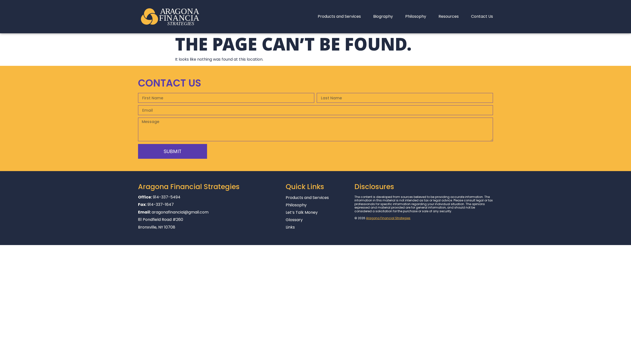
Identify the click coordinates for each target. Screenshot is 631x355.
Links (290, 227)
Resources (448, 16)
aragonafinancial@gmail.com (180, 212)
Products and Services (339, 16)
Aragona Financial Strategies (388, 218)
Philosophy (415, 16)
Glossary (294, 219)
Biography (383, 16)
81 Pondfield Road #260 (160, 219)
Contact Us (482, 16)
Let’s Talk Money (302, 212)
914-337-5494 (166, 197)
